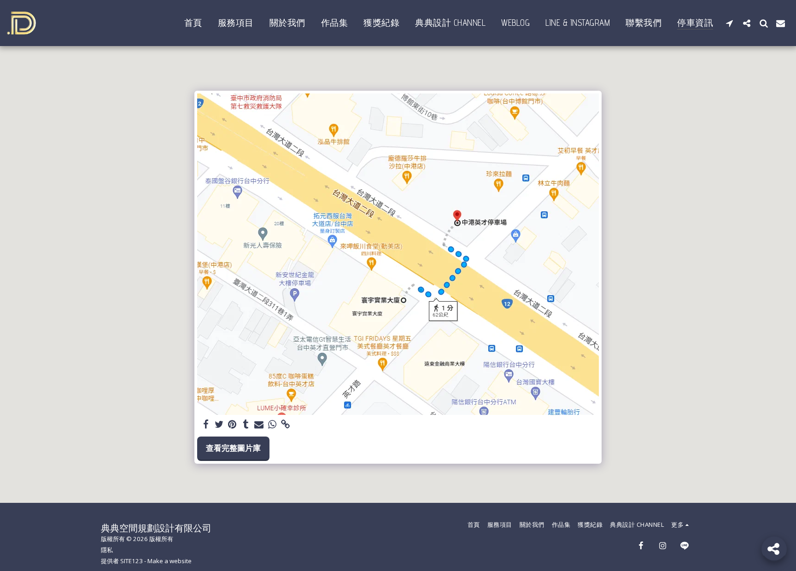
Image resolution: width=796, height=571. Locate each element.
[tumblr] (246, 425)
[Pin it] (232, 425)
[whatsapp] (272, 425)
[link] (286, 425)
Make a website (169, 561)
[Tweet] (219, 425)
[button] (729, 23)
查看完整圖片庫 (233, 448)
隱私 (107, 550)
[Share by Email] (259, 425)
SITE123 (131, 561)
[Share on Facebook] (206, 425)
